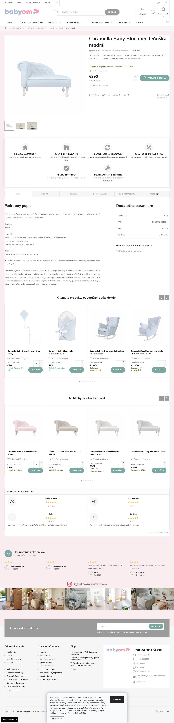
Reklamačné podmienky (15, 676)
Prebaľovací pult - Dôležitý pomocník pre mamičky (84, 653)
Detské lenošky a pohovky (130, 251)
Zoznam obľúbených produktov (51, 673)
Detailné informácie (132, 58)
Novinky (43, 652)
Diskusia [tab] (73, 194)
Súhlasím (117, 699)
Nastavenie (57, 719)
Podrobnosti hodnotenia (120, 51)
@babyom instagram (90, 584)
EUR (162, 3)
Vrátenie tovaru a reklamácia (17, 679)
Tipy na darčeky (45, 656)
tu (85, 713)
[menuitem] (11, 22)
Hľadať (112, 12)
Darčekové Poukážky (47, 659)
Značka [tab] (100, 194)
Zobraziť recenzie (30, 555)
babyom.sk (141, 663)
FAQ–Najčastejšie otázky (16, 686)
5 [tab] (88, 381)
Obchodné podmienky (15, 673)
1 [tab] (79, 381)
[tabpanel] (25, 341)
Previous (161, 297)
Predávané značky (46, 666)
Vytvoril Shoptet (164, 711)
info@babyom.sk (143, 655)
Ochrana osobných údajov (16, 683)
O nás (9, 666)
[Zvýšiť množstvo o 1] (135, 76)
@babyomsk (141, 682)
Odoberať (156, 626)
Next (167, 297)
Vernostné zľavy (46, 662)
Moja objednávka (13, 690)
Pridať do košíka (157, 78)
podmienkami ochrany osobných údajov (132, 632)
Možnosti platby (13, 669)
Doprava (47, 3)
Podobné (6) (154, 194)
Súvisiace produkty (127, 194)
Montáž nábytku (46, 676)
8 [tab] (94, 381)
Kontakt (19, 3)
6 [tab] (90, 381)
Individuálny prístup (33, 3)
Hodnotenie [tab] (45, 194)
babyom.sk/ (141, 667)
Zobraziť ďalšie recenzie (158, 532)
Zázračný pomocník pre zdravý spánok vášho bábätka (85, 659)
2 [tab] (81, 381)
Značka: (163, 95)
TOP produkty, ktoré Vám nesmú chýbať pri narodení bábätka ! (83, 664)
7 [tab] (92, 381)
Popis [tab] (18, 194)
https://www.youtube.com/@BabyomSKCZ (151, 677)
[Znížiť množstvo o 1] (135, 79)
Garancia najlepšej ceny (48, 680)
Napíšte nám (8, 3)
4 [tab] (86, 381)
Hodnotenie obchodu (48, 669)
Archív (73, 669)
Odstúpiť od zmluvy (9, 719)
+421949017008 (143, 659)
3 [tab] (83, 381)
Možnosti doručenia (100, 71)
